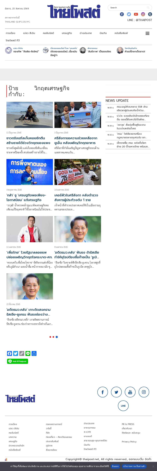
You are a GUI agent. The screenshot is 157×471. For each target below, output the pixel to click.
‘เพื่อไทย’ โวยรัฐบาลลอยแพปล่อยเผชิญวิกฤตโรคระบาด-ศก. (29, 255)
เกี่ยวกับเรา (127, 428)
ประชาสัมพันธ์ (52, 441)
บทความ (13, 437)
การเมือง (10, 33)
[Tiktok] (150, 14)
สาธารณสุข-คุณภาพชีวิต (95, 440)
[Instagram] (143, 14)
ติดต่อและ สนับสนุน (131, 432)
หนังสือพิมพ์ (121, 33)
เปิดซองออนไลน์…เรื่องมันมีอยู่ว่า (63, 53)
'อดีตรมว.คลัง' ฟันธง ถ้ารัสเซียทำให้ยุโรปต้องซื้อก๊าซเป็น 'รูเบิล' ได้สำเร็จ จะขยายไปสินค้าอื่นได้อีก (77, 259)
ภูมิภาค (49, 445)
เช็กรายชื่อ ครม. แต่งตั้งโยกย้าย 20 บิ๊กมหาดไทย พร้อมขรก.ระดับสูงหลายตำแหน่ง (132, 144)
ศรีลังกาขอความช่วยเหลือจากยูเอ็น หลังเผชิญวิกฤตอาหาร (75, 140)
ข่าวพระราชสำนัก (16, 445)
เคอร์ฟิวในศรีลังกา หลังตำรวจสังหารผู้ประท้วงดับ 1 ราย (76, 197)
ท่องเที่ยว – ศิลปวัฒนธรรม (59, 437)
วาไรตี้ (49, 428)
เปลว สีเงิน (29, 33)
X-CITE (87, 432)
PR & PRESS (128, 424)
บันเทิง (103, 33)
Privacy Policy (129, 441)
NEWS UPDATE (117, 100)
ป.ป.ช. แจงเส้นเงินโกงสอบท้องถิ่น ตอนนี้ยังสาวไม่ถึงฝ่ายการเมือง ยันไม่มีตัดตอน (133, 117)
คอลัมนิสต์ (48, 33)
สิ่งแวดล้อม (51, 450)
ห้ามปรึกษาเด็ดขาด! (135, 51)
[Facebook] (121, 14)
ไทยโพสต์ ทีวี (13, 40)
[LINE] (123, 406)
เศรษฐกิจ (67, 33)
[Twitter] (128, 14)
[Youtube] (136, 14)
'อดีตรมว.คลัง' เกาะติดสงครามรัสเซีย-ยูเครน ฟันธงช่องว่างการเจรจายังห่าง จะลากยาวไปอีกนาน (28, 316)
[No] (153, 466)
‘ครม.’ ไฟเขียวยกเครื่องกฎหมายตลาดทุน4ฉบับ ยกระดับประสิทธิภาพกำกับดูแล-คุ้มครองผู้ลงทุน (132, 135)
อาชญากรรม (90, 427)
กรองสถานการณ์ (54, 424)
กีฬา (48, 432)
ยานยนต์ (88, 436)
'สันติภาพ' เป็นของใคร (99, 51)
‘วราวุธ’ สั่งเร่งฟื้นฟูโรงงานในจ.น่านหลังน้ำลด (131, 126)
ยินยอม (115, 466)
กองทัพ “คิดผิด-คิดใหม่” (26, 51)
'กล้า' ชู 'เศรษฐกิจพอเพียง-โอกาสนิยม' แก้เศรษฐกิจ (26, 197)
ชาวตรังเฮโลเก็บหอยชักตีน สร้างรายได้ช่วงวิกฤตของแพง (28, 140)
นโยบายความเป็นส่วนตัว (134, 466)
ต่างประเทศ (86, 33)
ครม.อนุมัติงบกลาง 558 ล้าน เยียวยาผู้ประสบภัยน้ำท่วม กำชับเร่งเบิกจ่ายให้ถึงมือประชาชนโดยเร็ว (132, 108)
